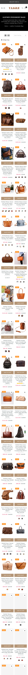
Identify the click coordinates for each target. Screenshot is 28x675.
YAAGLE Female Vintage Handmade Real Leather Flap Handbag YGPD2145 (20, 652)
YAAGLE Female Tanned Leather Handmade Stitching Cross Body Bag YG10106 (20, 510)
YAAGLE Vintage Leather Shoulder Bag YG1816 (7, 308)
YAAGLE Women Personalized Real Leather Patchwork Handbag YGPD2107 (20, 616)
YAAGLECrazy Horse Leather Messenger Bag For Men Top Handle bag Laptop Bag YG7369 (21, 378)
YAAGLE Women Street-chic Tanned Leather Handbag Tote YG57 (7, 203)
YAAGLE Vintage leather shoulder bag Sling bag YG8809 (20, 342)
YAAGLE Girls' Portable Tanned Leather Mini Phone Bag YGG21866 (7, 651)
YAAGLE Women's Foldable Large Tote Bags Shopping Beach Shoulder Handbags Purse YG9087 (7, 447)
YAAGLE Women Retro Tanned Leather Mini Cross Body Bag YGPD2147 (20, 581)
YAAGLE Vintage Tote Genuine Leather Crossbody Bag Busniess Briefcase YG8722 (20, 273)
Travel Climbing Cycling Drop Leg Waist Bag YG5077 (7, 509)
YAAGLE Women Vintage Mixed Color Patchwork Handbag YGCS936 (20, 545)
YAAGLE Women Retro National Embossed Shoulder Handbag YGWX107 (20, 169)
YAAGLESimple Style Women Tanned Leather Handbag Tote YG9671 (7, 237)
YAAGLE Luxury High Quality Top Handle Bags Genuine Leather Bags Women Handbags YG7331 (7, 414)
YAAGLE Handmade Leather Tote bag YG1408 (21, 308)
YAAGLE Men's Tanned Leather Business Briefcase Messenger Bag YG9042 (7, 545)
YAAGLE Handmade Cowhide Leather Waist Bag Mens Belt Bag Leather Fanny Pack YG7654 (21, 135)
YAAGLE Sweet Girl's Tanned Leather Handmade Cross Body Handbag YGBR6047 (20, 238)
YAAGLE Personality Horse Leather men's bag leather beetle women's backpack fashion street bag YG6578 (7, 379)
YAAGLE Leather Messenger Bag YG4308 (7, 479)
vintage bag (5, 40)
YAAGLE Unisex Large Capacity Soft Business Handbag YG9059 (20, 100)
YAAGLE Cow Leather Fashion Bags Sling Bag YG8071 (21, 412)
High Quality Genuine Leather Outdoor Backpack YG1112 (7, 100)
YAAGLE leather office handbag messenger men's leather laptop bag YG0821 (7, 135)
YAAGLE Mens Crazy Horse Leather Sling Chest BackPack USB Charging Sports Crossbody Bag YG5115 (21, 447)
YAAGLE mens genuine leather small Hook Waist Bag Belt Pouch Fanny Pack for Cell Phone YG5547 (21, 66)
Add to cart (20, 60)
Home (6, 26)
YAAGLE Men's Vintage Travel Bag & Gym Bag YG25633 (7, 273)
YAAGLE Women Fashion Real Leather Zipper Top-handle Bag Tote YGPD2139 (7, 616)
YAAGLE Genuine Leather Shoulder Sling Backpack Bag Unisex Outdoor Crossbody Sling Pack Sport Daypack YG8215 (7, 170)
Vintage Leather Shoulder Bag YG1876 (20, 479)
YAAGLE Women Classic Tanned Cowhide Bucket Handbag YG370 (20, 203)
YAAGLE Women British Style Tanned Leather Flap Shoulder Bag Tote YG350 (7, 66)
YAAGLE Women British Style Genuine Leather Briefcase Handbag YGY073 (7, 581)
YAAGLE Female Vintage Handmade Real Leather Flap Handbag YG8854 (7, 343)
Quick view (11, 44)
